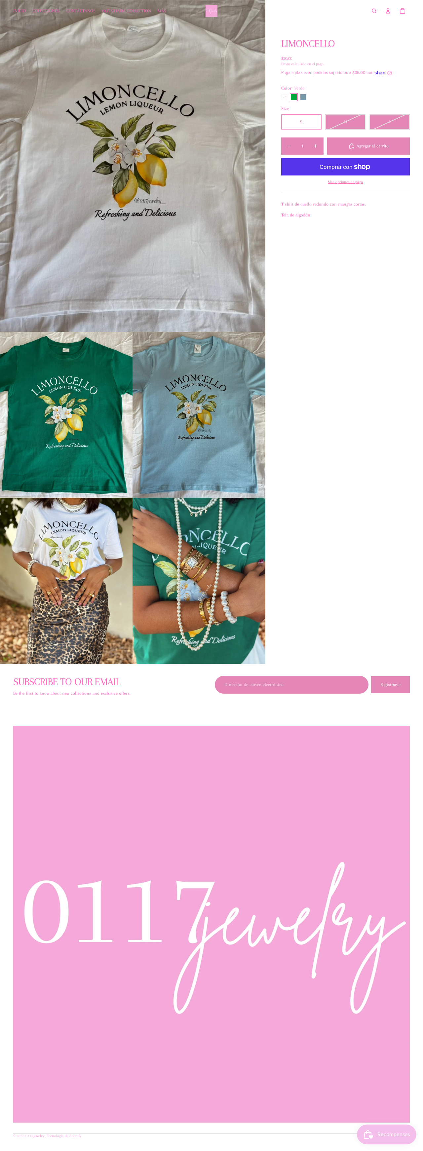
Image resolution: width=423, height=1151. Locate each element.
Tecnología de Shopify (64, 1136)
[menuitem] (162, 11)
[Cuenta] (388, 11)
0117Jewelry (35, 1136)
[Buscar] (374, 11)
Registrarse (390, 684)
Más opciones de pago (345, 182)
